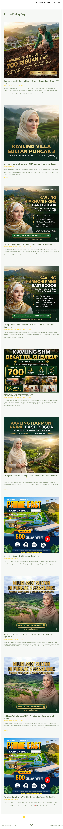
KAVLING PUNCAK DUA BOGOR (43, 2)
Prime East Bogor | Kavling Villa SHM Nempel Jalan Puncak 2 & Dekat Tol (29, 797)
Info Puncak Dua (7, 85)
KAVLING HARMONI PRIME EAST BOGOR (18, 395)
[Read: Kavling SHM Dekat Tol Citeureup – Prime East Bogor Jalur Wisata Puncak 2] (31, 444)
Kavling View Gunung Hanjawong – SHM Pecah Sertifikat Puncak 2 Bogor (30, 164)
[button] (57, 2)
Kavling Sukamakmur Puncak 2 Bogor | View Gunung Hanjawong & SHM (29, 244)
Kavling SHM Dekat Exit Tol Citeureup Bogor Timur (21, 556)
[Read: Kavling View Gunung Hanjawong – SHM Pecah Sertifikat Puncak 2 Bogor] (31, 133)
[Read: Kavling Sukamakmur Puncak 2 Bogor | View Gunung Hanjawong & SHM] (31, 213)
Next (58, 817)
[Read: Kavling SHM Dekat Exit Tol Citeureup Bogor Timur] (31, 525)
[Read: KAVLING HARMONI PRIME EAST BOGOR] (31, 370)
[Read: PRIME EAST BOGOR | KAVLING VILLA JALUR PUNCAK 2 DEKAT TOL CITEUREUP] (31, 604)
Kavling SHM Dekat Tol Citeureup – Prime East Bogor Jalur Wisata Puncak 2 (31, 475)
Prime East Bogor (22, 246)
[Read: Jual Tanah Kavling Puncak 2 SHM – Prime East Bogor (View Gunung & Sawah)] (31, 685)
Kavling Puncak (14, 85)
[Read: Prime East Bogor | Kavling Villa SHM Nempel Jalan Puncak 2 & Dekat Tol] (31, 766)
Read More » (6, 97)
